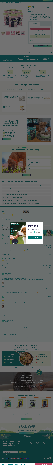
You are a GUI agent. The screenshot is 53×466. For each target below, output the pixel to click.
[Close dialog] (42, 222)
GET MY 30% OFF (34, 237)
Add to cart (42, 464)
